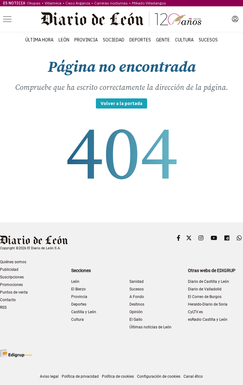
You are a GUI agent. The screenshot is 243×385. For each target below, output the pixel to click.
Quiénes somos (13, 262)
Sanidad (136, 281)
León (64, 40)
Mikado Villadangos (149, 3)
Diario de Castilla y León (208, 281)
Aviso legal (49, 376)
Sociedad (113, 40)
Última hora (39, 40)
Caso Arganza (77, 3)
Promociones (11, 285)
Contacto (8, 300)
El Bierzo (78, 289)
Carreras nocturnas (111, 3)
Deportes (140, 40)
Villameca (53, 3)
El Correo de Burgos (204, 297)
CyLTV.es (195, 312)
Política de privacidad (80, 376)
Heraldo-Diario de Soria (207, 304)
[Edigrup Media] (16, 353)
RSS (3, 307)
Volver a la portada (121, 103)
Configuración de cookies (158, 376)
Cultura (184, 40)
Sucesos (208, 40)
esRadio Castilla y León (207, 319)
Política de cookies (118, 376)
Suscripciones (12, 277)
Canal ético (193, 376)
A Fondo (136, 297)
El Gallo (135, 319)
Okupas (33, 3)
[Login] (235, 19)
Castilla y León (83, 312)
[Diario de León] (121, 19)
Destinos (136, 304)
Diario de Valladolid (204, 289)
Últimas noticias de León (150, 327)
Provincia (86, 40)
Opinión (136, 312)
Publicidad (9, 269)
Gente (163, 40)
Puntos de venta (14, 292)
